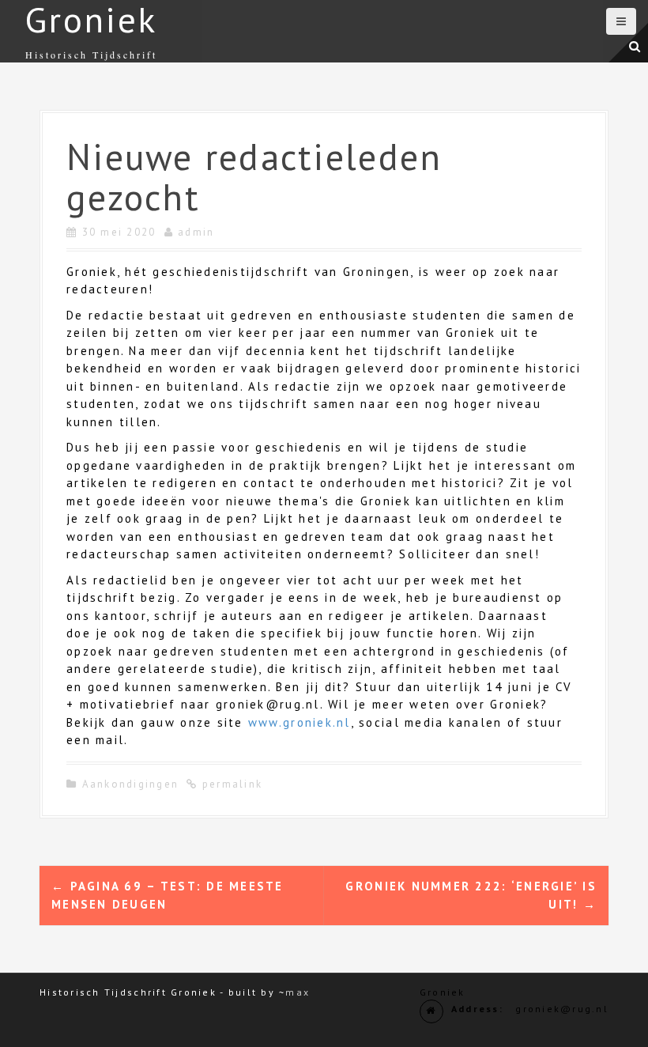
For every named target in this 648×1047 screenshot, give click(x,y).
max (297, 992)
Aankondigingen (130, 784)
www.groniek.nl (299, 722)
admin (196, 232)
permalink (230, 784)
